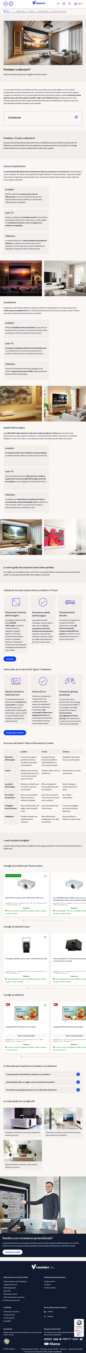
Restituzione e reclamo (10, 1294)
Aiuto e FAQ (7, 1291)
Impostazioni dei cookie (75, 1349)
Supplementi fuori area (10, 1285)
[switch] (79, 1334)
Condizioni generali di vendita (29, 1349)
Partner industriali (9, 1318)
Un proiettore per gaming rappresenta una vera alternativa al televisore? (31, 1090)
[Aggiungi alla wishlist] (45, 876)
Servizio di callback (50, 1288)
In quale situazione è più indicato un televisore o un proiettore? (28, 1074)
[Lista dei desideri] (64, 4)
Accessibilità (7, 1321)
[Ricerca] (58, 4)
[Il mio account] (69, 4)
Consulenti (47, 1285)
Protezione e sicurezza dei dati (49, 1349)
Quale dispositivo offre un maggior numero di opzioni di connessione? (30, 1082)
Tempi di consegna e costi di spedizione (15, 1281)
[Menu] (6, 4)
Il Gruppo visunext (9, 1315)
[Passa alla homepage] (43, 3)
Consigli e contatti (49, 1281)
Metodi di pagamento (10, 1288)
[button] (22, 920)
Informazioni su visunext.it (12, 1312)
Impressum (63, 1349)
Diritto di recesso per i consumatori (14, 1297)
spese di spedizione (55, 1352)
